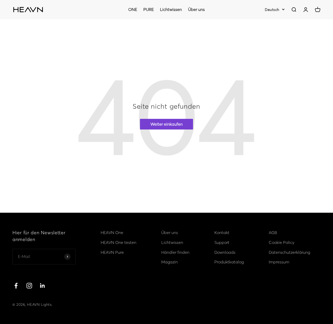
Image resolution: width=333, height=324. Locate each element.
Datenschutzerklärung (289, 252)
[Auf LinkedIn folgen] (42, 285)
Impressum (279, 261)
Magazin (169, 261)
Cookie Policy (281, 242)
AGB (273, 232)
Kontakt (221, 232)
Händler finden (175, 252)
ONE (132, 9)
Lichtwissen (171, 9)
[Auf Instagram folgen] (29, 285)
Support (221, 242)
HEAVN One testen (118, 242)
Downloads (224, 252)
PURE (148, 9)
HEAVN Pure (112, 252)
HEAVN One (112, 232)
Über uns (196, 9)
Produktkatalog (229, 261)
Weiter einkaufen (166, 124)
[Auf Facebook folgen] (16, 285)
